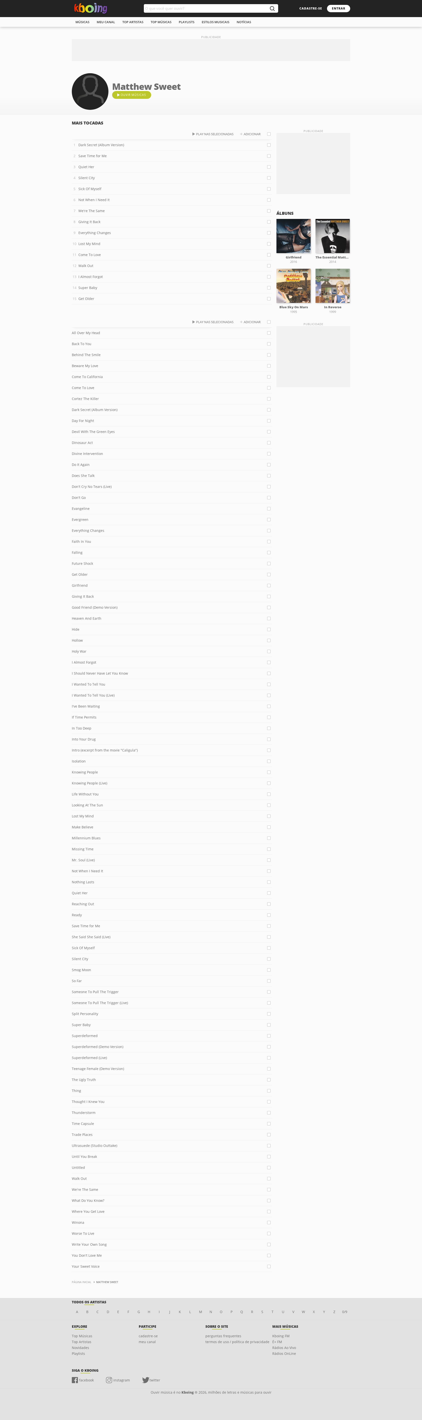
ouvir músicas (133, 95)
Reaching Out (83, 904)
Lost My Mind (89, 243)
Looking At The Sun (87, 805)
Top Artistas (81, 1341)
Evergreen (80, 519)
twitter (154, 1380)
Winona (78, 1222)
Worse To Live (83, 1233)
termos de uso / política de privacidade (237, 1341)
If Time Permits (84, 717)
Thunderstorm (83, 1112)
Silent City (86, 177)
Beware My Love (85, 365)
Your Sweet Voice (86, 1266)
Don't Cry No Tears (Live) (92, 486)
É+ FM (277, 1341)
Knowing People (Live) (89, 783)
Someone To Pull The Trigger (95, 991)
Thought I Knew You (88, 1101)
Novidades (80, 1347)
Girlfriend (80, 585)
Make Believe (82, 827)
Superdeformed (85, 1035)
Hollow (77, 640)
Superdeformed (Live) (89, 1057)
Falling (77, 552)
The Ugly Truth (84, 1079)
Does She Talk (83, 475)
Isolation (79, 761)
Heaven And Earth (86, 618)
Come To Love (89, 254)
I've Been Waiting (86, 706)
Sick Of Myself (89, 188)
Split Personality (85, 1013)
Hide (75, 629)
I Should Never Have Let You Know (100, 673)
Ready (77, 915)
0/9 (344, 1311)
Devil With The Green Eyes (93, 431)
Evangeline (81, 508)
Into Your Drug (84, 739)
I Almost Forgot (90, 276)
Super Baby (87, 287)
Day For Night (83, 420)
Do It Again (81, 464)
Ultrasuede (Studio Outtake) (94, 1145)
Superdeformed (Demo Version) (97, 1046)
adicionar (252, 134)
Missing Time (83, 849)
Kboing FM (281, 1336)
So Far (77, 980)
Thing (76, 1090)
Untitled (78, 1167)
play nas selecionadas (214, 134)
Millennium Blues (86, 838)
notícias (244, 22)
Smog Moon (81, 969)
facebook (86, 1380)
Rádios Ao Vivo (284, 1347)
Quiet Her (86, 167)
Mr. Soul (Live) (83, 860)
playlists (186, 22)
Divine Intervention (87, 453)
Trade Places (82, 1134)
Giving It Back (89, 221)
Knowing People (85, 772)
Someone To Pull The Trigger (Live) (100, 1002)
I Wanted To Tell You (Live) (93, 695)
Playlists (78, 1353)
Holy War (79, 651)
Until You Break (84, 1156)
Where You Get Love (88, 1211)
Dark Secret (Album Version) (101, 145)
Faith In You (81, 541)
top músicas (161, 22)
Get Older (86, 298)
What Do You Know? (88, 1200)
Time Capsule (83, 1123)
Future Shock (82, 563)
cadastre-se (310, 8)
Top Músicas (82, 1336)
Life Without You (85, 794)
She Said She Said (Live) (91, 937)
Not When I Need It (94, 199)
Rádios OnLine (284, 1353)
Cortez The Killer (85, 398)
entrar (338, 8)
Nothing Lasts (83, 882)
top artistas (132, 22)
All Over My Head (86, 332)
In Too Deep (81, 728)
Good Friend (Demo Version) (94, 607)
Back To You (81, 343)
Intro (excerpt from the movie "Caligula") (105, 750)
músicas (82, 22)
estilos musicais (215, 22)
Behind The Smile (86, 354)
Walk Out (85, 265)
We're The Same (91, 210)
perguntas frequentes (223, 1336)
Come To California (87, 376)
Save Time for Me (92, 156)
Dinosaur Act (82, 442)
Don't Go (79, 497)
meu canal (106, 22)
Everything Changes (94, 232)
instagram (121, 1380)
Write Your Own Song (89, 1244)
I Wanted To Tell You (88, 684)
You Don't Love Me (87, 1255)
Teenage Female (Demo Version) (98, 1068)
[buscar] (272, 8)
